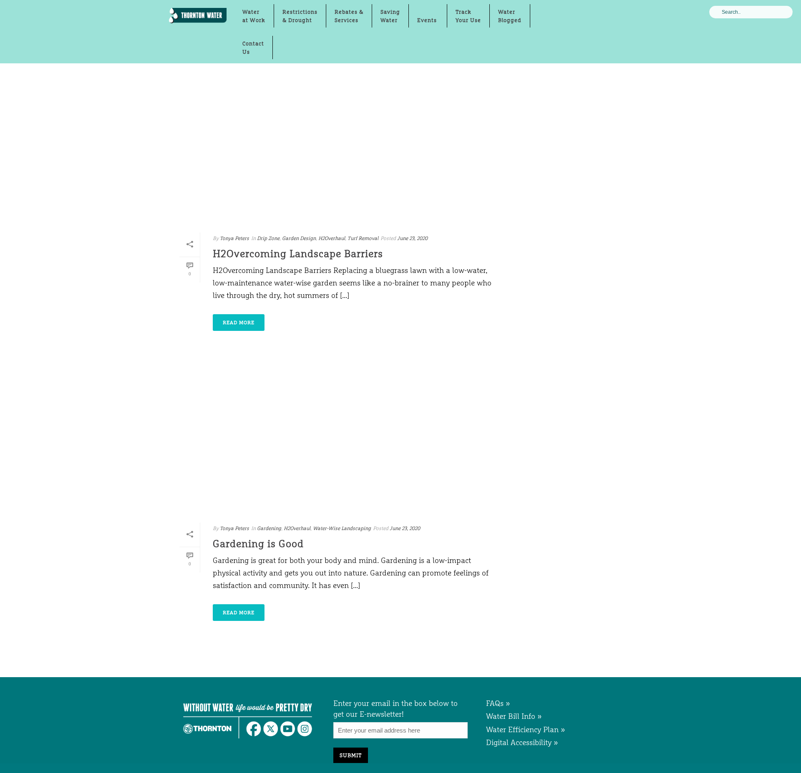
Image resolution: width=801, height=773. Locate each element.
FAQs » (498, 703)
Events (427, 20)
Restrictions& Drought (299, 16)
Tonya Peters (234, 238)
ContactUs (253, 47)
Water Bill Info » (514, 716)
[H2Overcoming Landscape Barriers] (336, 149)
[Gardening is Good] (336, 439)
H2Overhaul (331, 238)
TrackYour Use (468, 16)
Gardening (269, 528)
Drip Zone (268, 238)
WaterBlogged (509, 16)
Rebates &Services (349, 16)
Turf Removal (363, 238)
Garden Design (299, 238)
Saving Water (390, 16)
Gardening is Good (258, 544)
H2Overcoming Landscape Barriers (298, 254)
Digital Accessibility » (522, 742)
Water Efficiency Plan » (525, 729)
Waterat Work (253, 16)
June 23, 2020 (412, 238)
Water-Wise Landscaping (342, 528)
